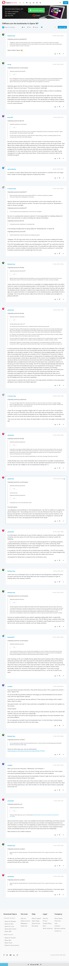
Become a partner (60, 928)
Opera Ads (24, 926)
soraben (9, 686)
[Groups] (33, 2)
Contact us (58, 931)
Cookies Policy (47, 923)
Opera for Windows (10, 27)
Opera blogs (35, 921)
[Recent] (23, 2)
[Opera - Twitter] (7, 955)
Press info (57, 921)
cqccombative (11, 169)
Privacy (45, 921)
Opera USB (8, 931)
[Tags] (27, 2)
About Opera (58, 918)
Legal (45, 914)
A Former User (11, 188)
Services (24, 914)
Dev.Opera (35, 926)
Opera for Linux (9, 926)
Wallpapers (24, 923)
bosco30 (10, 117)
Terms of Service (48, 928)
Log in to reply (62, 27)
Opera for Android (10, 937)
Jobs (56, 923)
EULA (44, 926)
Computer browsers (9, 918)
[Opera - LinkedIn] (14, 955)
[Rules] (37, 2)
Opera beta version (10, 929)
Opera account (25, 921)
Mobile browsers (8, 934)
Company (58, 914)
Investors (57, 926)
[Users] (30, 2)
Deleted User (11, 36)
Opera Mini (8, 940)
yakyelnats (10, 310)
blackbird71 (10, 637)
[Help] (40, 2)
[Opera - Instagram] (17, 955)
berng (9, 64)
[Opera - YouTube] (10, 955)
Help (33, 914)
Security (45, 918)
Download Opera (37, 10)
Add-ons (23, 918)
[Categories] (20, 2)
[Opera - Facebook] (4, 955)
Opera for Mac (9, 924)
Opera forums (36, 923)
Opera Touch (8, 942)
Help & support (36, 918)
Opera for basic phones (12, 945)
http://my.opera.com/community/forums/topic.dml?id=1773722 (26, 751)
